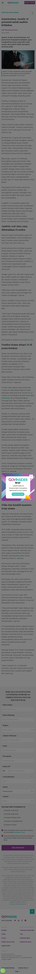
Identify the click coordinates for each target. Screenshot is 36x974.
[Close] (31, 476)
